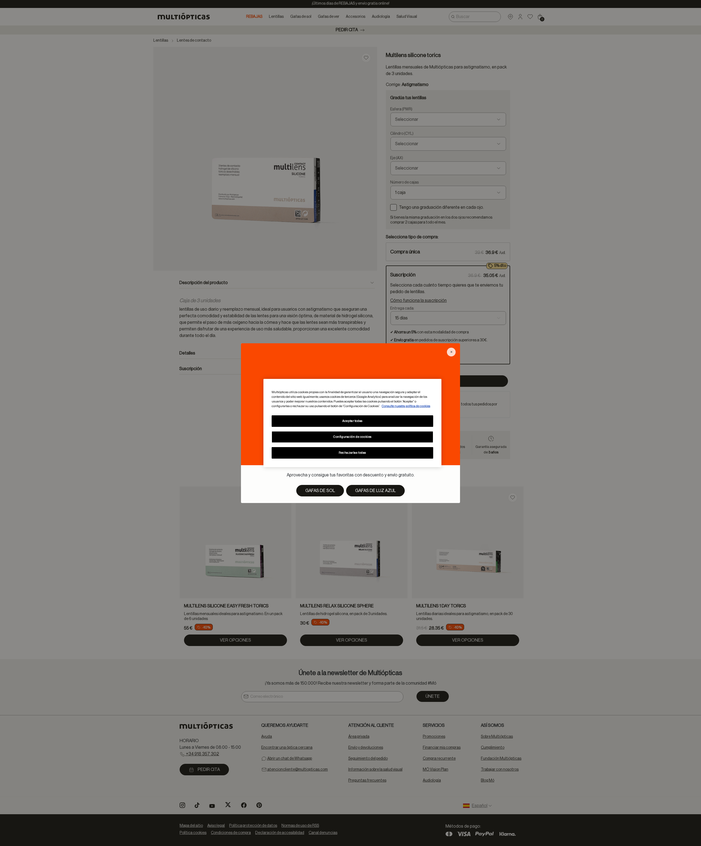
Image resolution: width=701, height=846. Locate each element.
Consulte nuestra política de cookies (406, 406)
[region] (352, 423)
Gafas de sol (320, 490)
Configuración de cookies (352, 436)
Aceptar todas (352, 420)
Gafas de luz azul (375, 490)
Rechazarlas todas (352, 452)
